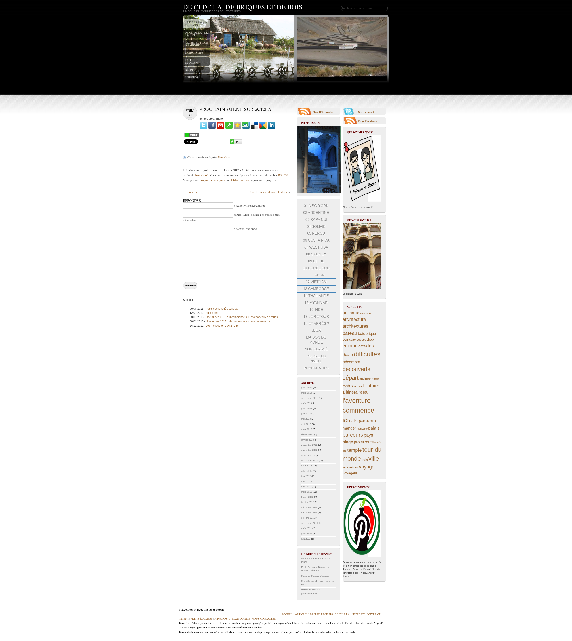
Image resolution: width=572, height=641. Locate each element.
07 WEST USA (316, 247)
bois (361, 333)
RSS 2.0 (283, 175)
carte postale (357, 339)
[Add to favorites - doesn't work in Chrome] (237, 125)
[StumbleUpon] (246, 125)
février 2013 (307, 434)
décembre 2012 (309, 445)
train (365, 459)
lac (351, 421)
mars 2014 (306, 393)
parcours (353, 435)
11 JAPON (316, 275)
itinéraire (354, 392)
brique (371, 333)
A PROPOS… (193, 77)
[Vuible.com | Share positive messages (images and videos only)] (229, 127)
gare (359, 386)
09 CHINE (316, 261)
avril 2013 (306, 424)
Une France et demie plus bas (268, 192)
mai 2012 (306, 481)
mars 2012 (306, 492)
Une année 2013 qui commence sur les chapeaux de (238, 321)
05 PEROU (316, 233)
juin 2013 (306, 413)
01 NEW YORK (316, 206)
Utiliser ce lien (240, 180)
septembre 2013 (309, 398)
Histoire (371, 385)
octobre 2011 (308, 518)
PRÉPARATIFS (194, 53)
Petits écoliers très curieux (222, 308)
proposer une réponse (213, 180)
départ (351, 377)
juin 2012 (306, 476)
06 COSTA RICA (316, 240)
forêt (346, 386)
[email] (220, 125)
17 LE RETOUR (316, 316)
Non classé (224, 157)
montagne (362, 428)
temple (354, 450)
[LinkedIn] (271, 125)
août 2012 (306, 465)
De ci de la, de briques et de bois (243, 6)
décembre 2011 (309, 507)
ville (373, 458)
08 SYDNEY (316, 254)
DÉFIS (189, 70)
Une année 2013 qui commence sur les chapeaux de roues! (242, 317)
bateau (350, 333)
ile (344, 392)
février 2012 (307, 497)
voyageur (350, 473)
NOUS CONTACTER (264, 618)
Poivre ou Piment (316, 358)
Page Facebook (367, 121)
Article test (212, 312)
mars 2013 (306, 429)
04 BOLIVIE (316, 226)
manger (349, 428)
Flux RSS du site (322, 112)
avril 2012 (306, 486)
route (369, 442)
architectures (355, 326)
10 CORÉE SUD (316, 268)
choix (370, 339)
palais (374, 428)
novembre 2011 (309, 512)
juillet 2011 (306, 533)
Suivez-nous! (366, 112)
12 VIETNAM (316, 282)
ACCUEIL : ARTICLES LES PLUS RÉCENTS (307, 614)
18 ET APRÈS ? (316, 323)
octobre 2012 (308, 455)
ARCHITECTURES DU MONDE (197, 44)
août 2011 (306, 528)
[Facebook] (212, 125)
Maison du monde (316, 339)
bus (346, 339)
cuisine (350, 345)
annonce (365, 313)
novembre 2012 (309, 450)
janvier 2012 (307, 502)
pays (368, 435)
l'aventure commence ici (358, 410)
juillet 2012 (306, 471)
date (362, 346)
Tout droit (192, 192)
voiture (353, 467)
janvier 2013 (307, 440)
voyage (366, 467)
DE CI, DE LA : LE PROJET (196, 34)
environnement (370, 378)
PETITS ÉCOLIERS (192, 61)
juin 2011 (306, 539)
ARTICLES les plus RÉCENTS (196, 24)
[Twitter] (203, 125)
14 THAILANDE (316, 296)
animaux (351, 312)
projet (359, 442)
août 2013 (306, 403)
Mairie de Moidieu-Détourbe (315, 576)
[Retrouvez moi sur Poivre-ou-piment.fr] (362, 523)
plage (348, 442)
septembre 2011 (309, 523)
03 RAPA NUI (316, 219)
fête (353, 386)
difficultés (367, 354)
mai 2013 (306, 418)
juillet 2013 (306, 408)
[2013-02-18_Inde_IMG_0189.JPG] (319, 192)
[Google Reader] (263, 125)
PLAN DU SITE (240, 618)
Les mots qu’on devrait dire (222, 325)
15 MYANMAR (316, 303)
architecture (354, 319)
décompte (351, 362)
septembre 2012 (309, 460)
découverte (356, 369)
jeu (365, 392)
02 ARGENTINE (316, 213)
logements (365, 420)
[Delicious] (254, 125)
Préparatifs (316, 368)
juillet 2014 (306, 387)
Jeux (316, 330)
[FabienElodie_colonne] (362, 168)
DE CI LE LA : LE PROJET (350, 614)
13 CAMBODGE (316, 289)
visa (345, 467)
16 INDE (316, 310)
